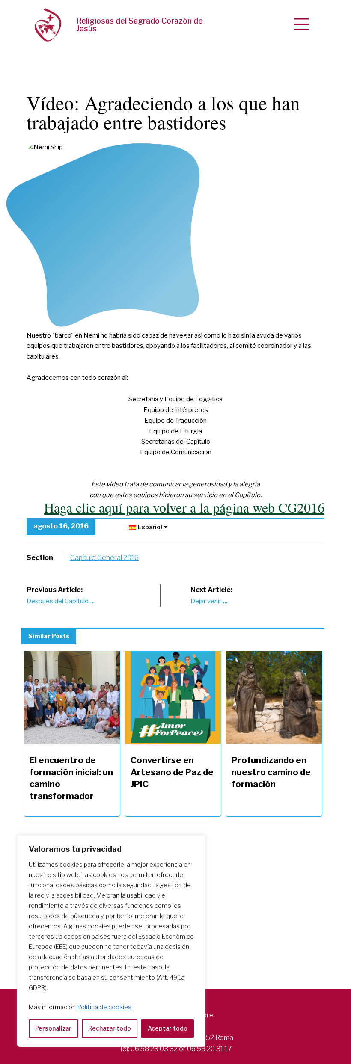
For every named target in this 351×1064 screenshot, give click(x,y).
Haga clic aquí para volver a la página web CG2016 (184, 507)
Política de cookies (104, 1007)
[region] (111, 941)
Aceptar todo (167, 1028)
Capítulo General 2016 (104, 558)
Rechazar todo (109, 1028)
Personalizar (53, 1028)
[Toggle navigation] (301, 25)
